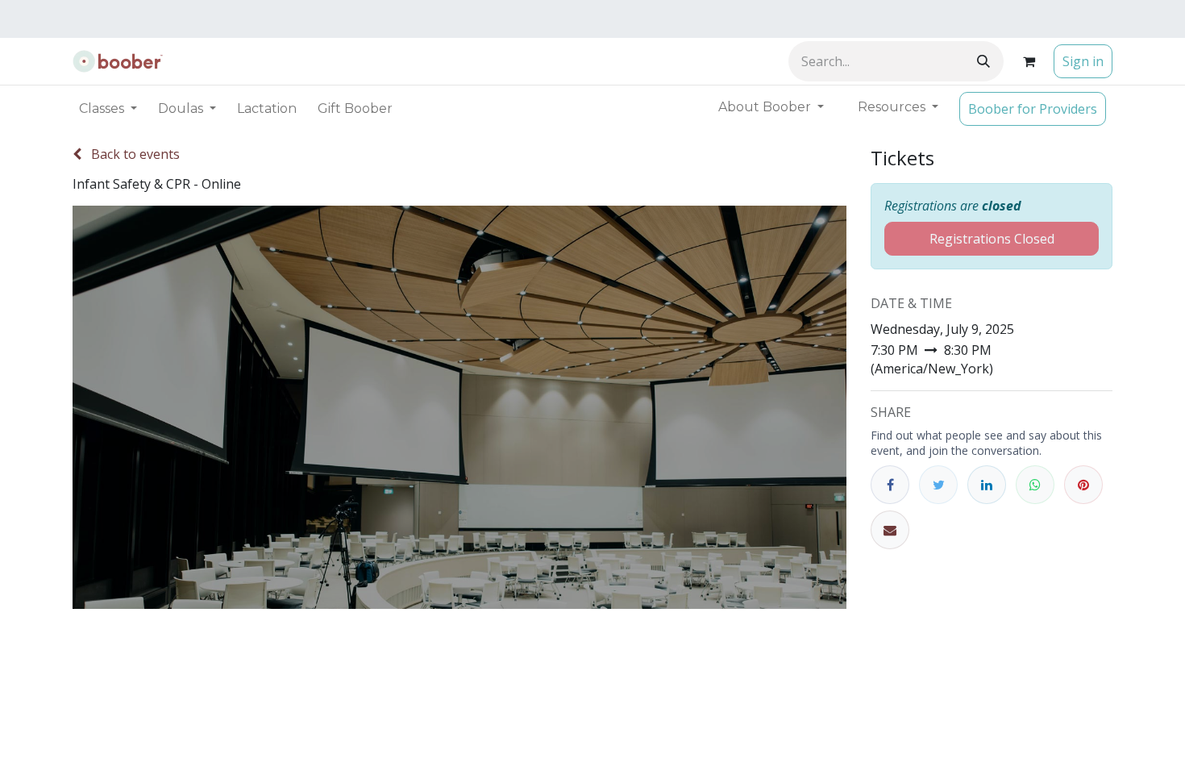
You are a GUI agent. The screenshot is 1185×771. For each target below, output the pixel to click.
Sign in (1083, 61)
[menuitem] (267, 109)
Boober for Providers (1032, 109)
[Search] (983, 61)
